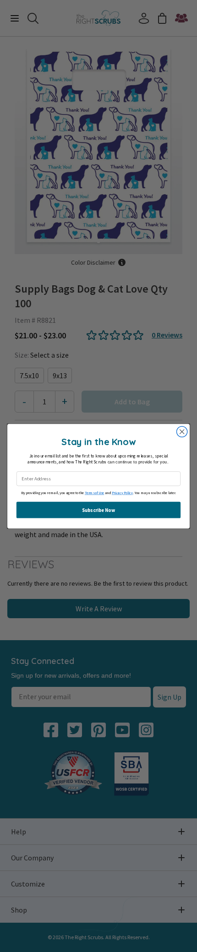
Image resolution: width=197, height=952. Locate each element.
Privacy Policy (122, 492)
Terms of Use (94, 492)
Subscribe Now (98, 510)
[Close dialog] (182, 431)
